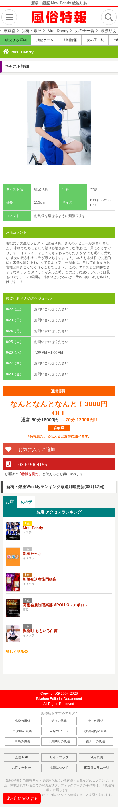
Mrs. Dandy (22, 52)
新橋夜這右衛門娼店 (39, 579)
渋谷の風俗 (95, 720)
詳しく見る (15, 651)
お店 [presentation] (10, 501)
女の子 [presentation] (26, 501)
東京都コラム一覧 (96, 767)
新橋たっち (32, 553)
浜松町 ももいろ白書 (40, 631)
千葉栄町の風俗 (59, 741)
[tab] (10, 502)
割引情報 (69, 40)
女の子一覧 (95, 40)
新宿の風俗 (59, 720)
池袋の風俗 (22, 720)
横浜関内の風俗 (95, 731)
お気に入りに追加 (36, 449)
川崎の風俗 (22, 741)
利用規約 (96, 757)
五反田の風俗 (22, 731)
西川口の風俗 (95, 741)
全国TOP (21, 757)
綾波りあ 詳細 (15, 40)
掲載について (59, 767)
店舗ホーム (45, 40)
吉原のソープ (59, 731)
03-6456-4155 (32, 464)
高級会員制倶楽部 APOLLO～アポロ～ (55, 605)
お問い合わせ (21, 767)
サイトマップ (59, 757)
